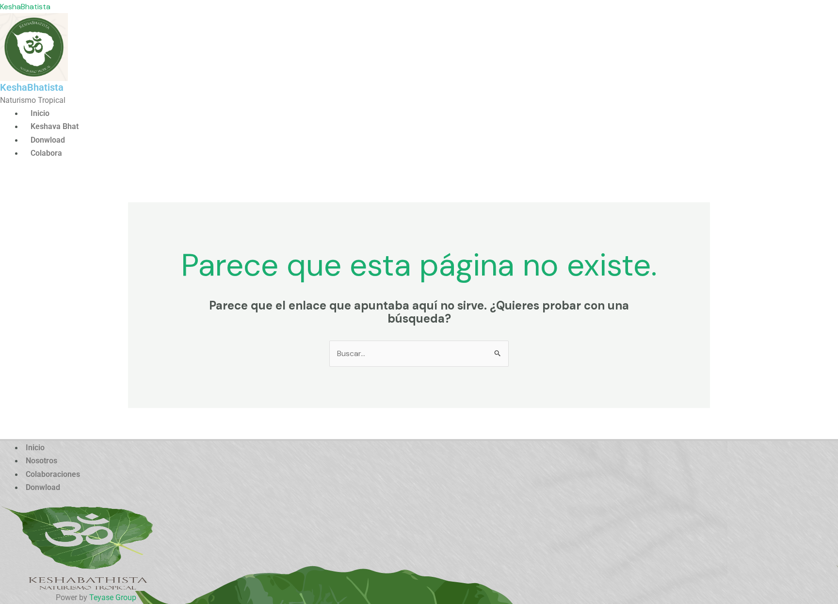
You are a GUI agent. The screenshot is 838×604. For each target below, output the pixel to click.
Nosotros (41, 460)
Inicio (40, 113)
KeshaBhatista (25, 6)
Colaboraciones (53, 474)
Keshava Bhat (55, 126)
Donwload (48, 140)
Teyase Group (112, 597)
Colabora (46, 153)
